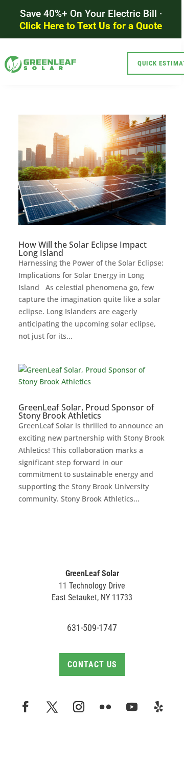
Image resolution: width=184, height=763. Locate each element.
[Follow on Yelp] (158, 706)
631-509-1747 (92, 627)
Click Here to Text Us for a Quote (90, 26)
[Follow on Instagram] (78, 706)
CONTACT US (92, 664)
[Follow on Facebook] (25, 706)
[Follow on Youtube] (132, 706)
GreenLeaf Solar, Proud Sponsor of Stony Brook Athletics (86, 411)
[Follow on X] (52, 706)
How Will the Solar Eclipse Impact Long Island (82, 248)
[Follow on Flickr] (105, 706)
